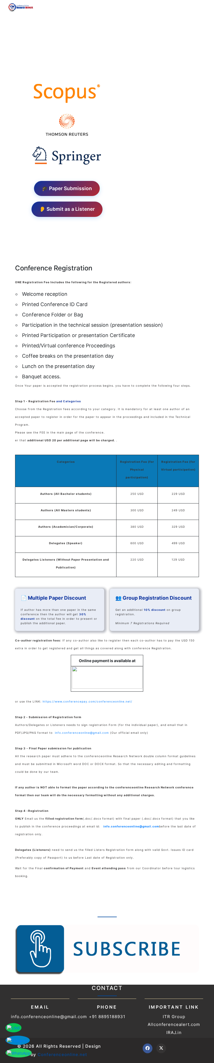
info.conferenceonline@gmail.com (82, 732)
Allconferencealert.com (174, 1024)
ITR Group (174, 1016)
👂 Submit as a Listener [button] (67, 209)
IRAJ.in (174, 1032)
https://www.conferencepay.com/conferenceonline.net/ (87, 701)
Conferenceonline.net (62, 1054)
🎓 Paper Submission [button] (67, 188)
